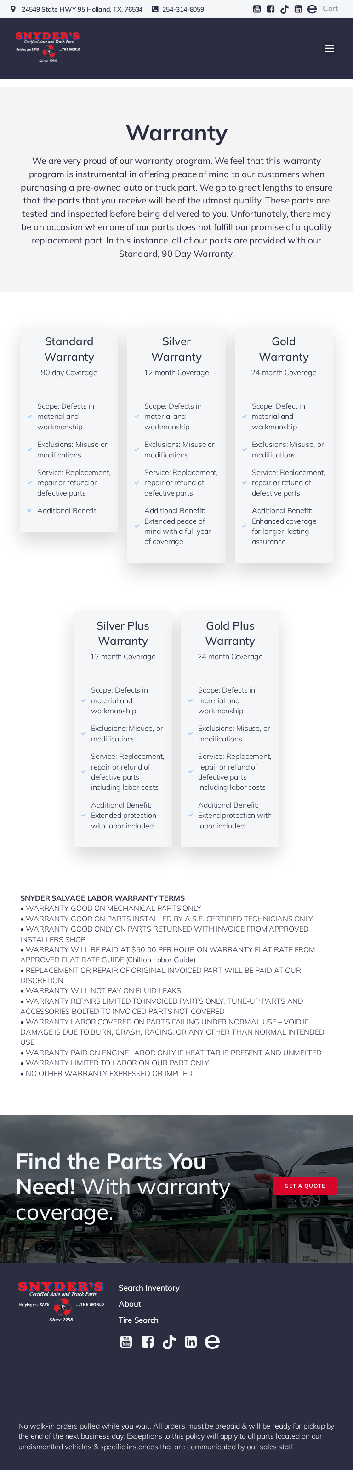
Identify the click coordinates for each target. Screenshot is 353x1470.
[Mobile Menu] (329, 49)
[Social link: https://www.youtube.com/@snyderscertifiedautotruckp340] (257, 9)
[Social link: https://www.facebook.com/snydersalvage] (271, 9)
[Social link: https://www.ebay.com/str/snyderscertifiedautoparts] (312, 9)
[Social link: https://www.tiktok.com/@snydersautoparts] (284, 9)
